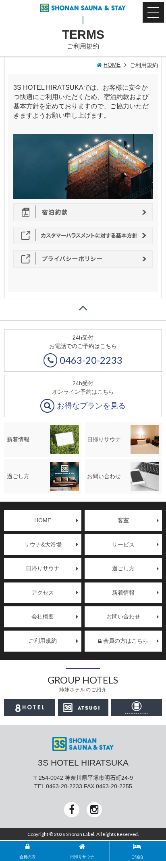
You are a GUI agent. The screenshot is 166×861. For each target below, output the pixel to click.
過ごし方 (123, 568)
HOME (42, 520)
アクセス (42, 592)
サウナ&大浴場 (43, 544)
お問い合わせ (123, 616)
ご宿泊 (137, 857)
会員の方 (27, 857)
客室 (123, 520)
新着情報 (123, 592)
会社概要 (42, 616)
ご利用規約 (43, 640)
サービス (123, 544)
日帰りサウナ (43, 568)
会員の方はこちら (125, 640)
